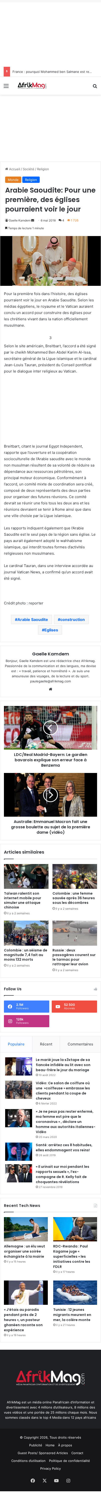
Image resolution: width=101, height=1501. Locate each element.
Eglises (51, 630)
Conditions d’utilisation (28, 1461)
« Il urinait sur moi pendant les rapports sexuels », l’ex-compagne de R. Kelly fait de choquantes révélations (62, 1174)
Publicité (35, 1445)
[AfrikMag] (31, 85)
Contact (77, 1453)
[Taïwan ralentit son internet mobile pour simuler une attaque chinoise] (26, 876)
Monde (13, 180)
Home (50, 1445)
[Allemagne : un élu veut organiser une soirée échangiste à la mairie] (26, 1229)
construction (72, 619)
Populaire (16, 1044)
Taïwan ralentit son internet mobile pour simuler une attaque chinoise (22, 900)
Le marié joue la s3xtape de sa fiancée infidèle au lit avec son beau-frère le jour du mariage (63, 1064)
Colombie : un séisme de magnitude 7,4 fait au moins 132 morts (25, 955)
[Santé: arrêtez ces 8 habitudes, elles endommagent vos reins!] (18, 1152)
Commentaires (80, 1044)
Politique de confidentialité (69, 1461)
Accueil (14, 169)
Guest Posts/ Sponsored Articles (43, 1453)
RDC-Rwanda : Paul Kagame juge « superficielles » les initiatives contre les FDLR (71, 1256)
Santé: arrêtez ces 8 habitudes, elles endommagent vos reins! (64, 1148)
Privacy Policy (50, 1468)
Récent (46, 1044)
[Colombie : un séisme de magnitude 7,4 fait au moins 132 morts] (26, 933)
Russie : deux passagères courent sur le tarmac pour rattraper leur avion (74, 957)
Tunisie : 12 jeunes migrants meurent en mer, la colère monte (72, 1314)
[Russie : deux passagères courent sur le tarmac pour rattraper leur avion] (74, 933)
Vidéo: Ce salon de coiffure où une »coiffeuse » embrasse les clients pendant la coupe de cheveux (63, 1091)
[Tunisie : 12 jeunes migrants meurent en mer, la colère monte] (75, 1293)
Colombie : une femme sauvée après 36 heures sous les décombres (73, 898)
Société (28, 169)
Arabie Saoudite (32, 619)
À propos (65, 1445)
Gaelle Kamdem (19, 220)
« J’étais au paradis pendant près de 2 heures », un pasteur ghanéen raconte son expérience (23, 1319)
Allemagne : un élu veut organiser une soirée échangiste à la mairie (24, 1251)
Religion (43, 169)
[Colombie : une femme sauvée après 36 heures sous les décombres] (74, 876)
